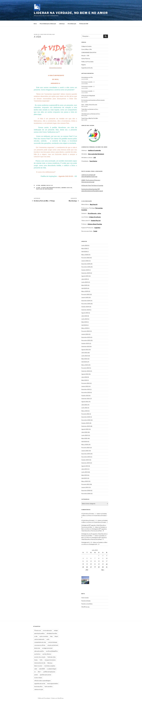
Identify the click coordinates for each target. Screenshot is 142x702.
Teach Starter (93, 161)
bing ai (56, 636)
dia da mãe (37, 648)
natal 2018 (42, 668)
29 (99, 567)
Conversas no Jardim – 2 (87, 86)
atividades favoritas (52, 633)
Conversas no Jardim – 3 (87, 82)
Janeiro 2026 (84, 260)
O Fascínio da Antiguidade (88, 95)
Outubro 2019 (85, 460)
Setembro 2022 (85, 371)
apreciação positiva (39, 633)
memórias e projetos (49, 666)
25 (83, 567)
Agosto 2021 (84, 401)
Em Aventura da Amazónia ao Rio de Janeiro (93, 100)
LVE (95, 157)
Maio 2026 (84, 248)
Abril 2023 (84, 362)
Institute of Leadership (94, 150)
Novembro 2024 (85, 303)
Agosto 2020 (84, 429)
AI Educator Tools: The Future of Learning (92, 185)
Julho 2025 (84, 279)
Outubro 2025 (85, 270)
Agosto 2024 (84, 313)
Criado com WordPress (57, 698)
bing (51, 636)
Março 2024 (84, 328)
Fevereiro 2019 (85, 484)
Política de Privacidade (87, 61)
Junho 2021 (84, 407)
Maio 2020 (84, 438)
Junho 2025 (84, 282)
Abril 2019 (84, 478)
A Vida (38, 185)
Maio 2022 (84, 380)
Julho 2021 (84, 404)
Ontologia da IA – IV (94, 544)
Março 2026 (84, 254)
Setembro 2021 (85, 398)
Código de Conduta (86, 46)
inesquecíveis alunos (50, 660)
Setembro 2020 (85, 426)
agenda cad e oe (66, 187)
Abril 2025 (84, 288)
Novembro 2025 (85, 267)
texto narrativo (48, 686)
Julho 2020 (84, 432)
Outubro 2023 (85, 343)
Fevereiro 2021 (85, 414)
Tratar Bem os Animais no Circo (89, 109)
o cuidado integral (51, 668)
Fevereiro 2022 (85, 383)
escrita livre (37, 654)
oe (35, 671)
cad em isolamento (39, 639)
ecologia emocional (47, 648)
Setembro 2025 (85, 273)
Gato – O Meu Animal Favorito (89, 104)
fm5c (41, 660)
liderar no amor (38, 666)
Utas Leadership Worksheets (96, 154)
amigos (56, 630)
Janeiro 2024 (84, 334)
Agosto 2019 (84, 466)
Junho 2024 (84, 319)
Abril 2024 (84, 325)
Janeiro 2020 (84, 450)
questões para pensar (45, 674)
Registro (83, 64)
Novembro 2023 (85, 340)
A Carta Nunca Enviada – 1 (100, 522)
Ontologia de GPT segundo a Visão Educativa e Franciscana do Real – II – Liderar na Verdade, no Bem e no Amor (94, 527)
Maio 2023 (84, 358)
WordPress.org (85, 607)
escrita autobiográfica (52, 651)
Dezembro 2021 (85, 389)
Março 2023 (84, 365)
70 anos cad (37, 630)
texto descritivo (38, 686)
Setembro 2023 (85, 346)
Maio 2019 (84, 475)
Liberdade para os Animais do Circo (90, 114)
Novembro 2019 (85, 457)
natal (35, 668)
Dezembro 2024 (85, 300)
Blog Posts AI (93, 204)
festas (36, 660)
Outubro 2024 (85, 306)
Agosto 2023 (84, 349)
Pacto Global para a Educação (48, 23)
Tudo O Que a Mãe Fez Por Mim (89, 118)
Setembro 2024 (85, 309)
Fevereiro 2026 (85, 257)
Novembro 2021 (85, 392)
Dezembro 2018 (85, 490)
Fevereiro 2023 (85, 368)
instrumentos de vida (39, 663)
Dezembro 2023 (85, 337)
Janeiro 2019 (84, 487)
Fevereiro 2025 (85, 294)
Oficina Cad (51, 34)
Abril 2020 (84, 441)
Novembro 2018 (85, 493)
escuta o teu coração (39, 657)
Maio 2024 (84, 322)
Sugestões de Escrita (87, 67)
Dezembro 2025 (85, 264)
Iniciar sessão (85, 597)
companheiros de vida (40, 642)
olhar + (39, 671)
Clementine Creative (55, 67)
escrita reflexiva (46, 654)
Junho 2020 (84, 435)
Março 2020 (84, 444)
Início (35, 23)
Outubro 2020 (85, 423)
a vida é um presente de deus (51, 187)
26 (87, 567)
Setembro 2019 (85, 463)
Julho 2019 (84, 469)
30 (103, 567)
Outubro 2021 (85, 395)
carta (47, 639)
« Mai (86, 569)
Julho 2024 (84, 316)
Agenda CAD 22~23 (47, 185)
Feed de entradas (85, 600)
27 (91, 567)
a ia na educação (47, 630)
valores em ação (38, 689)
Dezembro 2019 (85, 453)
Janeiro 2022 (84, 386)
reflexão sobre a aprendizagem (42, 680)
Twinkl (95, 231)
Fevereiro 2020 (85, 447)
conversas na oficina (39, 645)
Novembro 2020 (85, 420)
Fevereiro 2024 (85, 331)
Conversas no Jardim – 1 (87, 91)
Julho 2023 (84, 352)
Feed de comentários (86, 604)
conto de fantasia (52, 642)
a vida (38, 187)
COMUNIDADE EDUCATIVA (88, 52)
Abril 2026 (84, 251)
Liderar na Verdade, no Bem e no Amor (71, 13)
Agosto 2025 (84, 276)
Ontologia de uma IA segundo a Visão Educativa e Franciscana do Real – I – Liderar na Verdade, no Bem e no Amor (94, 535)
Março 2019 (84, 481)
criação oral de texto (52, 645)
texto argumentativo (52, 683)
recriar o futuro (38, 677)
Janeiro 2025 (84, 297)
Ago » (102, 569)
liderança (49, 663)
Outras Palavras (85, 58)
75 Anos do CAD (83, 23)
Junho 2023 (84, 355)
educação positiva (39, 651)
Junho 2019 (84, 472)
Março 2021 (84, 411)
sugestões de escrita (39, 683)
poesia (36, 674)
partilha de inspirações (44, 189)
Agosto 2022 (84, 374)
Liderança (62, 23)
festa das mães (51, 657)
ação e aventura (44, 636)
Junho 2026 (84, 245)
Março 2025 (84, 291)
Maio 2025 (84, 285)
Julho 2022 (84, 377)
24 (106, 564)
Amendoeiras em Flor (87, 77)
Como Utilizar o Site (86, 49)
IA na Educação (72, 23)
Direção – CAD (85, 55)
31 (106, 567)
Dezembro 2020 (85, 417)
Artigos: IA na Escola (95, 217)
